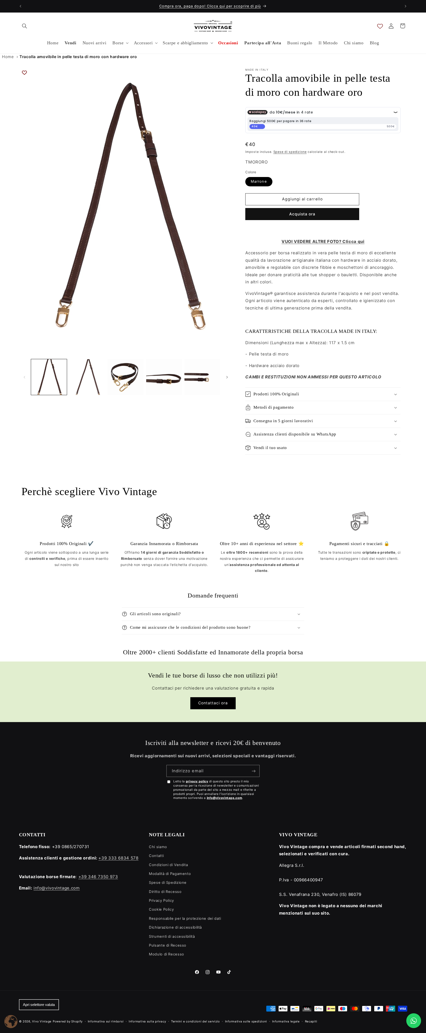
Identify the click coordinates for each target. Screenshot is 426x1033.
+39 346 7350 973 (98, 876)
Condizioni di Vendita (168, 865)
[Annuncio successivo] (405, 6)
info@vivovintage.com (224, 798)
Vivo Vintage (42, 1021)
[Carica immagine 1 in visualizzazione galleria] (49, 377)
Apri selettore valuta (39, 1005)
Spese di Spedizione (168, 882)
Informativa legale (286, 1021)
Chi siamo (158, 847)
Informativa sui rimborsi (106, 1021)
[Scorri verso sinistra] (24, 377)
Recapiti (311, 1021)
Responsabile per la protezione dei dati (185, 918)
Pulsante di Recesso (167, 945)
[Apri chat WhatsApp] (413, 1020)
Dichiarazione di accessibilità (175, 927)
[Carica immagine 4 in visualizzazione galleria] (164, 377)
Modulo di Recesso (166, 954)
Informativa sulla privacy (147, 1021)
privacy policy (197, 781)
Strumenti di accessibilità (172, 936)
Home (8, 56)
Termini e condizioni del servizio (195, 1021)
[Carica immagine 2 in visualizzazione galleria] (87, 377)
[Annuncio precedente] (20, 6)
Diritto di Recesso (165, 891)
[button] (24, 26)
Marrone (259, 181)
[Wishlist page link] (380, 26)
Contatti (156, 856)
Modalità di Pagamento (170, 874)
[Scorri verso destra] (227, 377)
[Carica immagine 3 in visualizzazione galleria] (125, 377)
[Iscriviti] (253, 771)
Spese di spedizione (290, 152)
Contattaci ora (213, 703)
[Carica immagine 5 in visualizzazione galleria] (202, 377)
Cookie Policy (161, 909)
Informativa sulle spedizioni (246, 1021)
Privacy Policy (161, 900)
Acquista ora (302, 214)
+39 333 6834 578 (118, 857)
